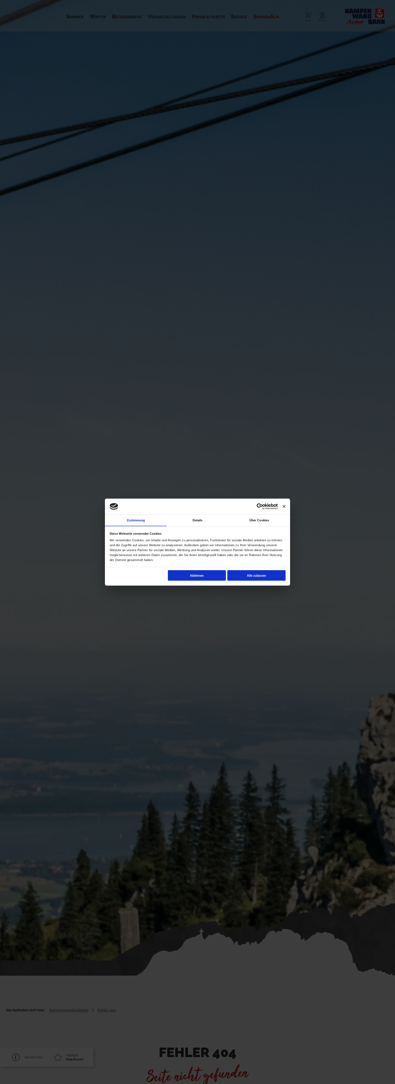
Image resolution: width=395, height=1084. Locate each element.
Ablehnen (197, 575)
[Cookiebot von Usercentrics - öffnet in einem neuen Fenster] (260, 506)
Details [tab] (198, 520)
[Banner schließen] (284, 506)
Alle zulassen (256, 575)
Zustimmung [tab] (136, 520)
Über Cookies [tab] (259, 520)
